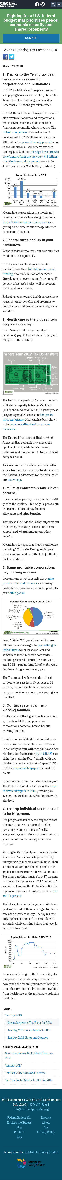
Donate (31, 37)
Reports (46, 1117)
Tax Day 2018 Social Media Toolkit (29, 1030)
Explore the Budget (19, 1122)
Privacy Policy (46, 1132)
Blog (19, 1127)
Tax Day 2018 (13, 1015)
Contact (19, 1132)
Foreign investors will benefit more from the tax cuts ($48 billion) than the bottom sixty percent (31, 156)
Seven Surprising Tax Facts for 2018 (30, 1022)
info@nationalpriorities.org (31, 1109)
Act (46, 1127)
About (46, 1122)
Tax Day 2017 (13, 1065)
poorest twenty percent (37, 142)
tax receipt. (15, 480)
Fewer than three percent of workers (26, 222)
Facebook (5, 56)
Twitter (11, 56)
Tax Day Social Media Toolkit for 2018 (29, 1080)
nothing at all (16, 593)
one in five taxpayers (26, 768)
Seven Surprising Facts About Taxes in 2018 (29, 1055)
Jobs (19, 1137)
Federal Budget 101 (19, 1117)
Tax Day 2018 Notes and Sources (28, 1037)
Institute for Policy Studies (41, 1152)
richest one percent (15, 132)
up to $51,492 (44, 753)
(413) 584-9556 (37, 1104)
